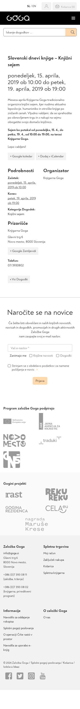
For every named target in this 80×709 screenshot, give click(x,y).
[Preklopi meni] (73, 18)
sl (28, 6)
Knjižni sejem (16, 214)
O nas (46, 617)
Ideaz (16, 667)
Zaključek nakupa (53, 560)
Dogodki (66, 355)
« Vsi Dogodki (19, 279)
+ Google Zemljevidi (23, 251)
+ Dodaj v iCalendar (51, 156)
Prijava (40, 381)
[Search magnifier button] (70, 32)
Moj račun (49, 553)
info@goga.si (11, 553)
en (34, 6)
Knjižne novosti (43, 355)
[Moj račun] (46, 6)
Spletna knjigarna (53, 573)
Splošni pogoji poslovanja (18, 628)
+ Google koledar (21, 156)
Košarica (48, 566)
